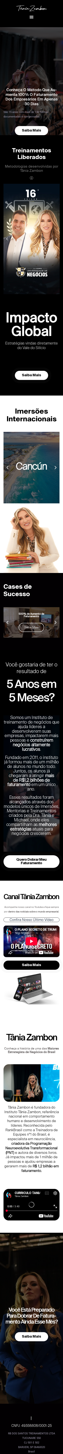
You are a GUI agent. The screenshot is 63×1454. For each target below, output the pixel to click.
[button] (31, 17)
